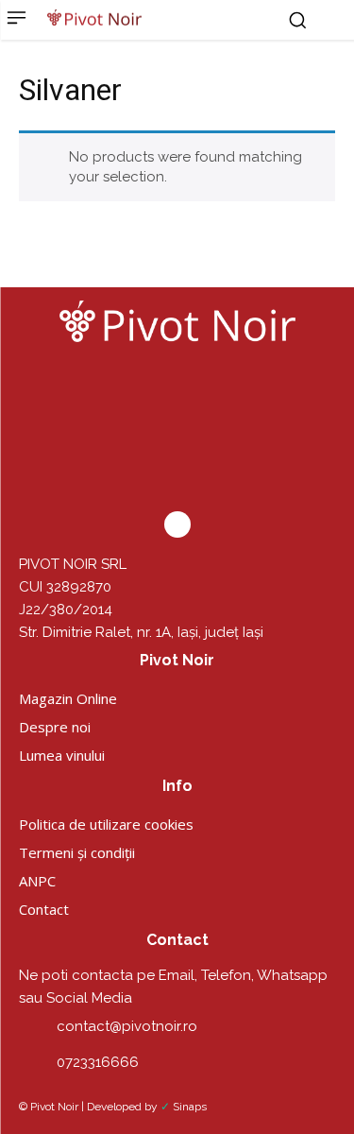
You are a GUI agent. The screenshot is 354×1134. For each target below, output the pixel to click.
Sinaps (190, 1106)
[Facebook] (177, 524)
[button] (297, 20)
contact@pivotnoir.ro (127, 1026)
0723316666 (98, 1062)
